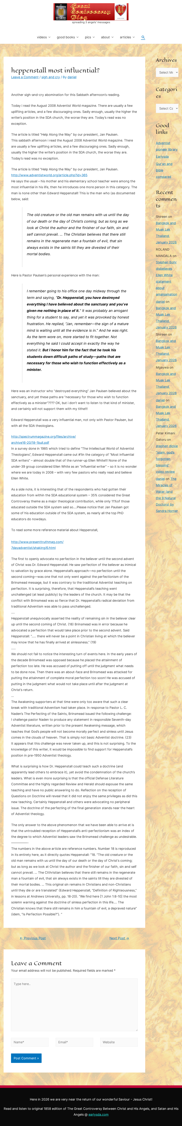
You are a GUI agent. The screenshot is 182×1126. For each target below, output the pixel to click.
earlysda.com (99, 1114)
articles (125, 37)
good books (66, 37)
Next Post (119, 938)
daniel (160, 302)
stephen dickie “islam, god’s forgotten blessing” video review (167, 459)
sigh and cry (50, 77)
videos (42, 37)
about (105, 37)
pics (88, 37)
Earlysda (162, 156)
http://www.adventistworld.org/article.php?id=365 (49, 175)
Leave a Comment (25, 77)
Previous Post (33, 938)
